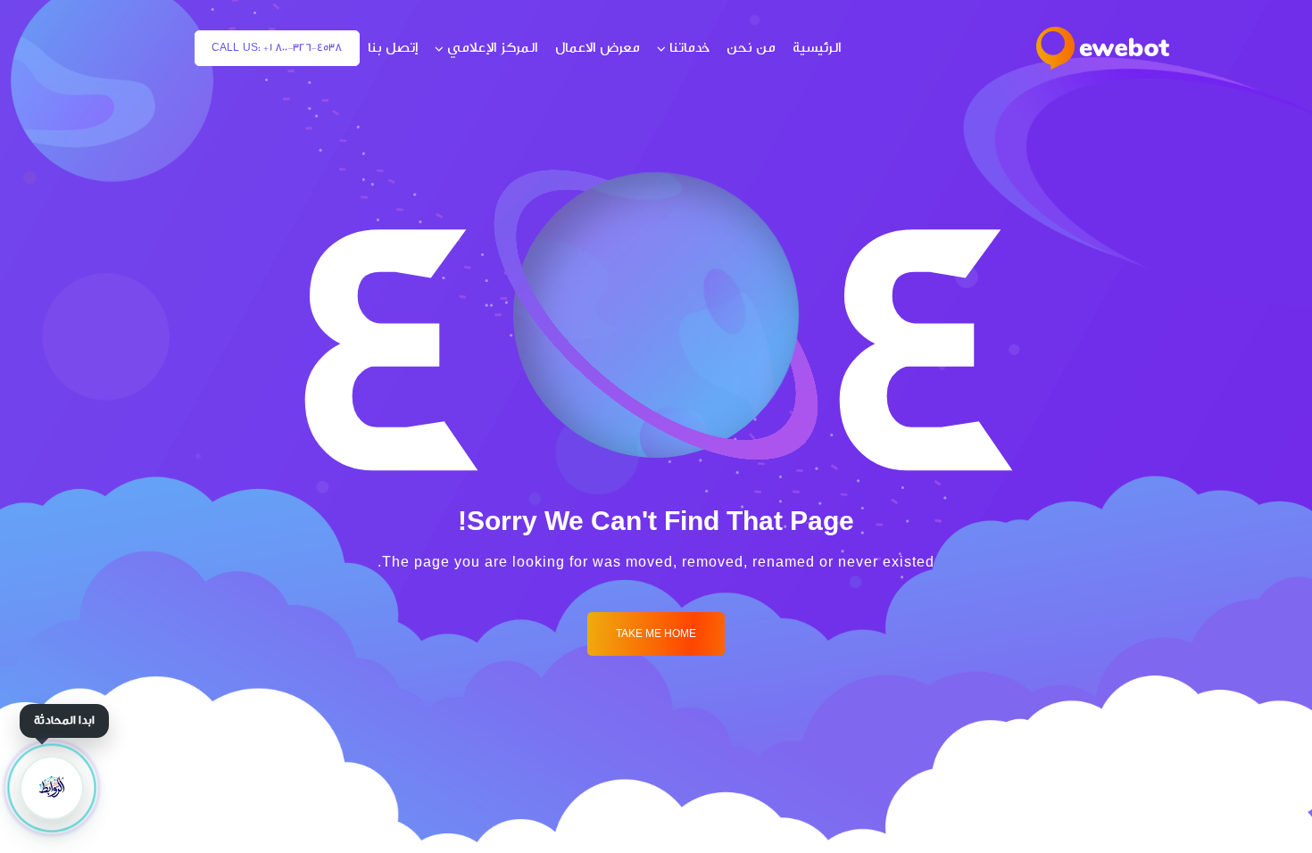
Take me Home (656, 634)
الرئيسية (817, 47)
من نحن (751, 47)
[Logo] (1102, 48)
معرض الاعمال (597, 47)
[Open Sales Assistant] (52, 788)
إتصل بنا (393, 47)
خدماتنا (689, 47)
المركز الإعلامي (492, 47)
